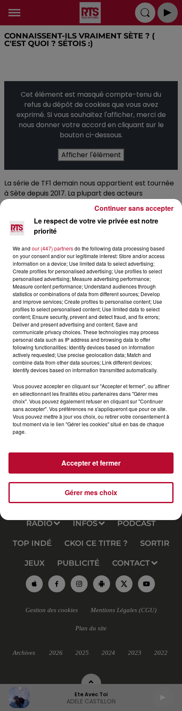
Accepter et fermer (91, 463)
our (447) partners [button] (52, 248)
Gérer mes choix (91, 492)
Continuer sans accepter (134, 208)
